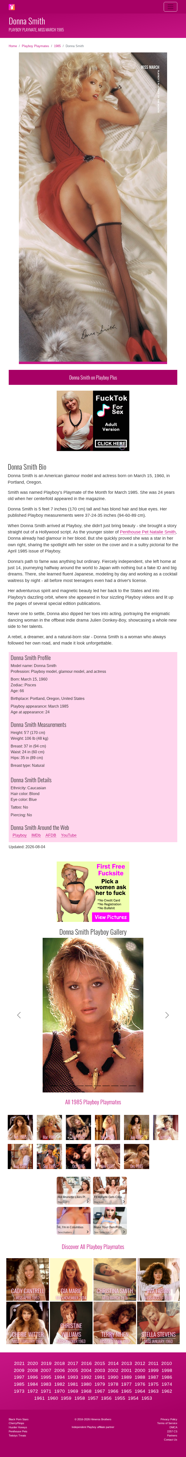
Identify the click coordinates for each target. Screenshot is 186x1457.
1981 (73, 1384)
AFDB (51, 835)
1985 (57, 46)
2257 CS (172, 1431)
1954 (133, 1398)
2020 (32, 1363)
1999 (153, 1370)
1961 (39, 1398)
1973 (19, 1391)
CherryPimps (16, 1423)
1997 (19, 1377)
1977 (126, 1384)
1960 (52, 1398)
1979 (99, 1384)
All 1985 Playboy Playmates (93, 1101)
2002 (113, 1370)
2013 (126, 1363)
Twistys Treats (17, 1435)
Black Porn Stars (19, 1419)
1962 (167, 1391)
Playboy (20, 835)
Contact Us (170, 1439)
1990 (113, 1377)
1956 (106, 1398)
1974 (167, 1384)
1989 (126, 1377)
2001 (126, 1370)
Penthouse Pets (18, 1431)
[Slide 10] (132, 1086)
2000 (140, 1370)
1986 (167, 1377)
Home (13, 46)
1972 (32, 1391)
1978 (113, 1384)
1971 (46, 1391)
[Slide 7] (106, 1086)
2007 (46, 1370)
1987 (153, 1377)
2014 (113, 1363)
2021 (19, 1363)
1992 (86, 1377)
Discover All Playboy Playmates (93, 1246)
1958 (79, 1398)
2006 (59, 1370)
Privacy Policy (169, 1419)
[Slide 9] (123, 1086)
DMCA (173, 1427)
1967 (99, 1391)
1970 (59, 1391)
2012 (140, 1363)
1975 (153, 1384)
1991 (99, 1377)
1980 (86, 1384)
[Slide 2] (62, 1086)
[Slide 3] (71, 1086)
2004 (86, 1370)
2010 (166, 1363)
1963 (153, 1391)
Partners (172, 1435)
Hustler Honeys (18, 1427)
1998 (167, 1370)
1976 (140, 1384)
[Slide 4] (80, 1086)
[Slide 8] (114, 1086)
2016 (86, 1363)
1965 (126, 1391)
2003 (99, 1370)
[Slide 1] (53, 1086)
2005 (73, 1370)
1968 (86, 1391)
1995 (46, 1377)
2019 (46, 1363)
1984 (32, 1384)
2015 (99, 1363)
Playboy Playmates (35, 46)
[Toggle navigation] (170, 7)
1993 (73, 1377)
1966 (113, 1391)
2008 (32, 1370)
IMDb (36, 835)
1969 (73, 1391)
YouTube (69, 835)
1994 (59, 1377)
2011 (153, 1363)
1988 (140, 1377)
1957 (93, 1398)
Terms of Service (167, 1423)
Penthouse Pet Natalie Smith (148, 532)
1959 (66, 1398)
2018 (59, 1363)
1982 (59, 1384)
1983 (46, 1384)
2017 (73, 1363)
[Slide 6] (97, 1086)
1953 (146, 1398)
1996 (32, 1377)
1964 (140, 1391)
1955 (120, 1398)
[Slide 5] (88, 1086)
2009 (19, 1370)
